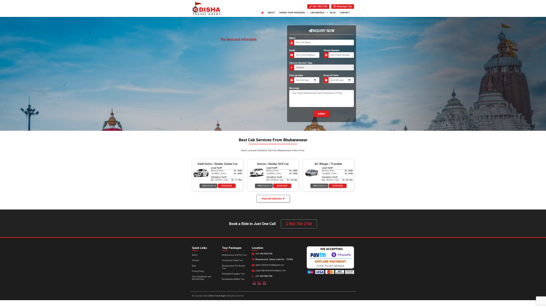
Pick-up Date (296, 75)
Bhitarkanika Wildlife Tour (233, 279)
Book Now (227, 186)
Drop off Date (331, 75)
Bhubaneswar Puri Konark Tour (233, 267)
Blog (333, 12)
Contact (345, 12)
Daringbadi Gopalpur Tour (233, 274)
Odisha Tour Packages (292, 12)
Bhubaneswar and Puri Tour (234, 255)
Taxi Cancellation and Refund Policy (201, 277)
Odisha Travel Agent (217, 296)
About (271, 12)
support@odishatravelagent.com (270, 270)
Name (292, 38)
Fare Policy (208, 186)
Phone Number (332, 50)
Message (294, 88)
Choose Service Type (300, 63)
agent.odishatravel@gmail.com (269, 265)
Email (292, 50)
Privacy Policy (198, 271)
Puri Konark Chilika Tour (232, 260)
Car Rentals (317, 12)
